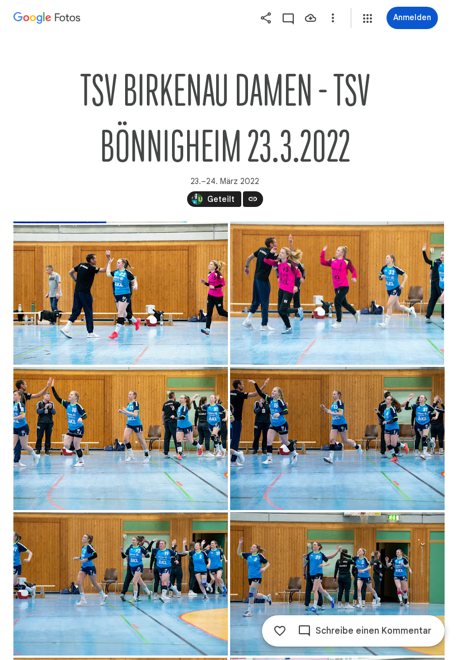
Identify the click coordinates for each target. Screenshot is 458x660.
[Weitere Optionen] (333, 18)
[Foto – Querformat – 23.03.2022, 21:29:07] (120, 293)
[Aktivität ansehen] (288, 18)
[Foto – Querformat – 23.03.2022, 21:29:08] (337, 293)
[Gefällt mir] (280, 631)
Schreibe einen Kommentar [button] (373, 631)
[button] (367, 18)
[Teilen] (266, 18)
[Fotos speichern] (310, 18)
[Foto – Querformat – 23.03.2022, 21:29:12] (337, 584)
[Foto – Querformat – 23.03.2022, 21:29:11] (120, 584)
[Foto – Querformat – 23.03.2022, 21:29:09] (120, 438)
